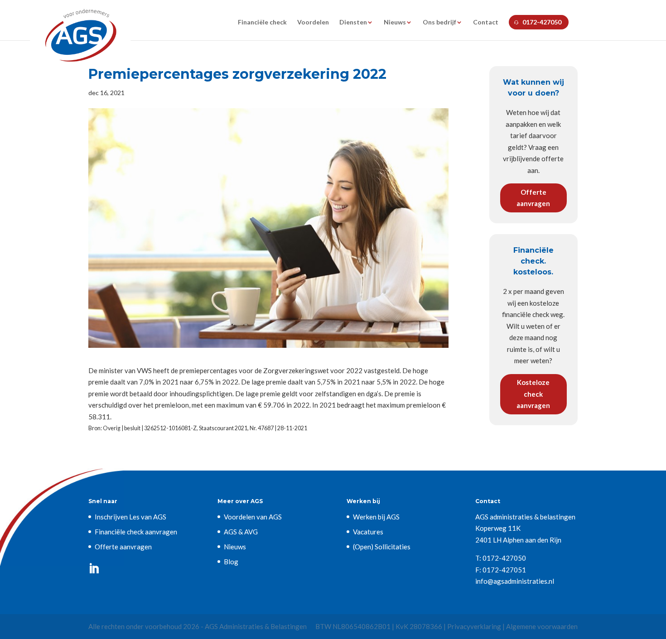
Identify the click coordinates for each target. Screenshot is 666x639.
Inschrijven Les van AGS (130, 517)
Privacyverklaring (474, 626)
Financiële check (262, 22)
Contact (485, 22)
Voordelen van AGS (253, 517)
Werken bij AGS (376, 517)
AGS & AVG (241, 532)
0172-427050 (541, 22)
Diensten (353, 22)
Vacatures (368, 532)
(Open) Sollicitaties (381, 547)
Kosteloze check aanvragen (533, 393)
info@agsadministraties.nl (514, 581)
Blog (231, 561)
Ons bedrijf (439, 22)
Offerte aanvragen (533, 198)
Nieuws (395, 22)
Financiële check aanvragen (136, 532)
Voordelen (313, 22)
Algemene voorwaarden (542, 626)
